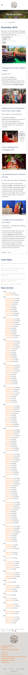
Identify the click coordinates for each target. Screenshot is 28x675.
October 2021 (9, 391)
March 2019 (8, 422)
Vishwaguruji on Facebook (8, 658)
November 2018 (9, 432)
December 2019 (9, 406)
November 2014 (9, 528)
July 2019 (7, 415)
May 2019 (8, 419)
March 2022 (8, 382)
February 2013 (9, 548)
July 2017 (7, 463)
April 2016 (8, 493)
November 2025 (9, 300)
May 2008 (8, 582)
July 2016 (7, 487)
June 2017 (8, 465)
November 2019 (9, 408)
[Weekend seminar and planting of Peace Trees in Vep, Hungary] (14, 96)
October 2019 (9, 409)
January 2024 (9, 337)
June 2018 (8, 441)
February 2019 (9, 424)
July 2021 (7, 397)
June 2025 (8, 308)
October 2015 (9, 506)
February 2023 (9, 359)
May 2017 (8, 467)
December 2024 (9, 319)
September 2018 (10, 435)
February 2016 (9, 497)
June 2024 (8, 330)
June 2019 (8, 417)
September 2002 (10, 619)
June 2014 (8, 537)
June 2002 (8, 623)
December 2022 (9, 365)
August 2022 (8, 372)
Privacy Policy (14, 671)
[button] (2, 5)
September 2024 (10, 324)
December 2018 (9, 430)
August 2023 (8, 348)
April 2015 (8, 517)
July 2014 (7, 535)
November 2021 (9, 389)
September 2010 (10, 567)
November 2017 (9, 456)
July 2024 (7, 328)
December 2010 (9, 561)
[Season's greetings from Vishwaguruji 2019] (14, 136)
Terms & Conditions (20, 669)
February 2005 (9, 600)
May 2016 (8, 491)
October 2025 (9, 302)
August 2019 (8, 413)
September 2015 (10, 508)
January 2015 (9, 522)
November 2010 (9, 563)
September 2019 (10, 411)
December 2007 (9, 585)
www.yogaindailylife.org (7, 646)
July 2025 (7, 306)
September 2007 (10, 587)
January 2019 (9, 426)
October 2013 (9, 545)
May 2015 (8, 515)
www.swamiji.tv (5, 662)
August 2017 (8, 461)
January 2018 (9, 450)
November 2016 (9, 480)
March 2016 (8, 495)
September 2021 (10, 393)
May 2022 (8, 378)
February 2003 (9, 613)
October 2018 (9, 434)
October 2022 (9, 369)
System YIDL (4, 647)
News (6, 629)
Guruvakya (3, 630)
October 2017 (9, 458)
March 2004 (8, 608)
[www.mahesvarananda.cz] (15, 630)
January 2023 (9, 361)
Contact (9, 630)
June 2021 (8, 398)
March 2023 (8, 358)
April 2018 (8, 445)
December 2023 (9, 341)
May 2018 (8, 443)
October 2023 (9, 345)
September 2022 (10, 371)
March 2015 (8, 519)
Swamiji (17, 629)
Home (2, 629)
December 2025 (9, 298)
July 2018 (7, 439)
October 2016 (9, 482)
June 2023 (8, 352)
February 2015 (9, 521)
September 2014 (10, 532)
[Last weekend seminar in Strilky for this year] (14, 161)
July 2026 (7, 293)
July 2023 (7, 350)
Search (4, 42)
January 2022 (9, 384)
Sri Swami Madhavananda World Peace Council (13, 656)
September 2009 (10, 576)
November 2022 (9, 367)
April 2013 (8, 547)
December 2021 (9, 387)
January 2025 (9, 315)
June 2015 (8, 513)
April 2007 (8, 589)
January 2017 (9, 474)
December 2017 (9, 454)
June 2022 (8, 376)
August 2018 (8, 437)
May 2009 (8, 578)
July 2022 (7, 374)
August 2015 (8, 510)
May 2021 (8, 400)
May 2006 (8, 595)
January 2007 (9, 591)
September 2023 (10, 346)
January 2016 (9, 498)
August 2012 (8, 552)
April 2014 (8, 539)
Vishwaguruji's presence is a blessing (11, 284)
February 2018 (9, 448)
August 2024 (8, 326)
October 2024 (9, 322)
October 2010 (9, 565)
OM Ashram (4, 654)
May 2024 (8, 332)
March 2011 (8, 558)
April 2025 (8, 309)
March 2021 (8, 402)
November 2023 (9, 343)
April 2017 (8, 469)
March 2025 (8, 311)
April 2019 (8, 421)
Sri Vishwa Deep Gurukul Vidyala (10, 649)
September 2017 (10, 459)
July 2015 (7, 511)
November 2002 (9, 617)
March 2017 (8, 471)
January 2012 (9, 554)
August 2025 (8, 304)
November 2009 (9, 574)
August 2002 (8, 621)
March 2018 (8, 447)
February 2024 (9, 335)
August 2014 (8, 534)
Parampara (11, 629)
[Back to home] (14, 5)
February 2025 (9, 313)
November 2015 (9, 504)
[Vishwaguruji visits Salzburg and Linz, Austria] (14, 207)
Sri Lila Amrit (4, 653)
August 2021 (8, 395)
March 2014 (8, 541)
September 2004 (10, 606)
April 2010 (8, 569)
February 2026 (9, 295)
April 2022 (8, 380)
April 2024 (8, 334)
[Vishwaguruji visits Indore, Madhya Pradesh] (14, 54)
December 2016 (9, 478)
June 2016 (8, 489)
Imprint (11, 669)
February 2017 (9, 472)
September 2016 (10, 484)
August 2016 (8, 485)
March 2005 (8, 598)
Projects (22, 629)
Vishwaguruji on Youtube (8, 660)
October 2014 (9, 530)
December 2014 (9, 526)
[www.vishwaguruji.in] (12, 630)
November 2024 (9, 321)
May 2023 (8, 354)
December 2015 (9, 502)
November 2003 (9, 611)
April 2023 (8, 356)
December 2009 (9, 573)
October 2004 (9, 604)
